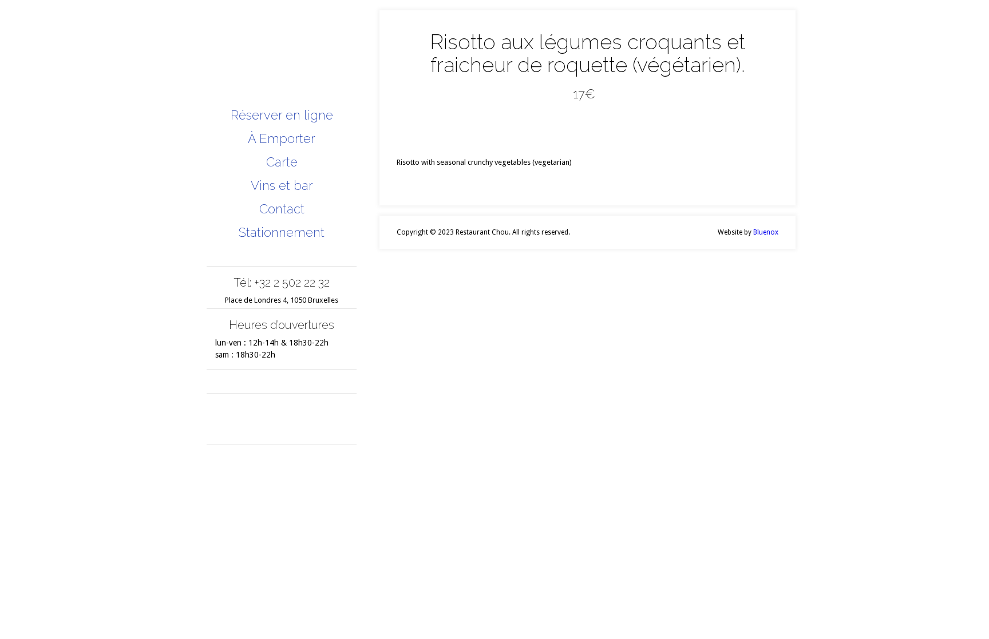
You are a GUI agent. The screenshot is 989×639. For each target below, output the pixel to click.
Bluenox (765, 232)
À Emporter (281, 138)
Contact (281, 208)
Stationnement (282, 232)
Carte (282, 161)
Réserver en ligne (282, 115)
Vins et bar (282, 185)
